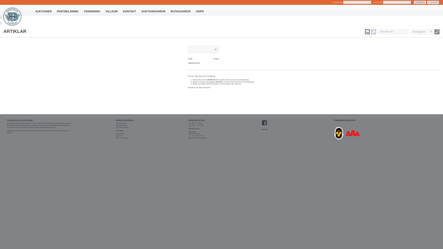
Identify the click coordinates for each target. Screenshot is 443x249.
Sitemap (264, 129)
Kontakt (129, 11)
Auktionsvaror (153, 11)
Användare (338, 2)
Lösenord (377, 2)
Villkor (111, 11)
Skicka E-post (194, 128)
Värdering (92, 11)
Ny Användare (433, 2)
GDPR (200, 11)
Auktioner (43, 11)
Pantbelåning (68, 11)
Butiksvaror (181, 11)
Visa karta (120, 131)
